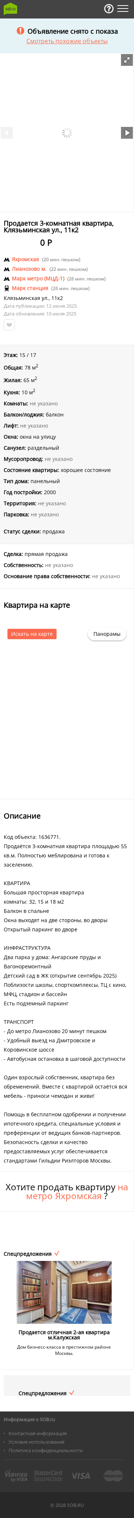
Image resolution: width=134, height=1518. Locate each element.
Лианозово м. (29, 269)
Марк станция (30, 288)
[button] (127, 60)
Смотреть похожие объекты (67, 41)
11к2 (57, 298)
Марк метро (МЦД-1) (38, 278)
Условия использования (36, 1441)
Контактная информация (38, 1433)
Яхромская (25, 259)
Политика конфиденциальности (46, 1450)
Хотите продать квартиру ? (67, 1191)
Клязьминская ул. (26, 298)
